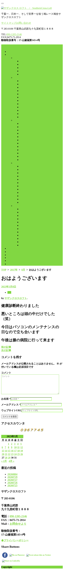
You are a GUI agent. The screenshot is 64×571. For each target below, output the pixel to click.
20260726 (12, 482)
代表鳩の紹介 (14, 248)
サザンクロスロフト (16, 298)
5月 (22, 94)
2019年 (17, 120)
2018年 (17, 77)
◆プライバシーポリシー (15, 540)
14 (6, 450)
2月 (22, 84)
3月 (22, 87)
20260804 (12, 474)
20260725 (12, 485)
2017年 (17, 57)
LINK (10, 257)
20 (3, 454)
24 (15, 454)
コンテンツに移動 (11, 46)
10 (15, 447)
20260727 (12, 480)
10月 (22, 67)
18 (18, 450)
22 (9, 454)
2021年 (17, 205)
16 (12, 450)
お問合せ (12, 260)
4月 (22, 90)
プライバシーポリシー (19, 264)
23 (12, 454)
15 (9, 450)
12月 (22, 74)
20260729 (12, 477)
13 (3, 450)
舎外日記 (12, 54)
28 (6, 457)
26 (21, 454)
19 (21, 450)
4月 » (11, 461)
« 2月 (4, 461)
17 (15, 450)
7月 (22, 100)
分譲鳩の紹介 (14, 251)
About (10, 254)
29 (9, 457)
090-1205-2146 (14, 34)
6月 (22, 97)
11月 (22, 71)
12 (21, 447)
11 (18, 447)
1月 (22, 80)
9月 (22, 64)
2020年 (17, 163)
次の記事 (6, 350)
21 (6, 454)
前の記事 (6, 347)
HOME (11, 51)
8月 (22, 61)
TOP (3, 269)
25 (18, 454)
